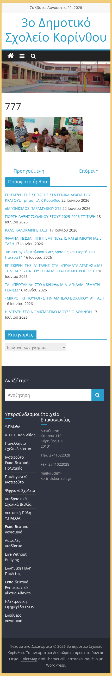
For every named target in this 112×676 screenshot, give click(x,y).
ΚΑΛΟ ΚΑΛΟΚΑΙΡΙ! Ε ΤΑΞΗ (26, 230)
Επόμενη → (91, 171)
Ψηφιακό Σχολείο (20, 490)
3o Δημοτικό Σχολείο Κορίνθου (56, 29)
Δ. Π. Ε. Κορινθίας (20, 434)
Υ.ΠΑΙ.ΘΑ (12, 426)
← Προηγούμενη (26, 171)
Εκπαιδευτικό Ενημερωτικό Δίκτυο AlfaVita (18, 587)
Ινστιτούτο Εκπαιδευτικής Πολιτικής (17, 463)
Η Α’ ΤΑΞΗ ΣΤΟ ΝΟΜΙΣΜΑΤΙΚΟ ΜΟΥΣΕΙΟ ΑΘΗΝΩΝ (48, 311)
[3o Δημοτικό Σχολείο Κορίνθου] (10, 55)
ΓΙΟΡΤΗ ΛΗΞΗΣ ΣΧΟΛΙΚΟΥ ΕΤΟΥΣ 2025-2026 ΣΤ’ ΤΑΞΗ (50, 216)
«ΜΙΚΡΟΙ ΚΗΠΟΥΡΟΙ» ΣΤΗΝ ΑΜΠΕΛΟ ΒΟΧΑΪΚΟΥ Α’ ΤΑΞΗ (54, 298)
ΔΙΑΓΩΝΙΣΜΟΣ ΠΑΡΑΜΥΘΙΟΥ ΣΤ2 (33, 208)
